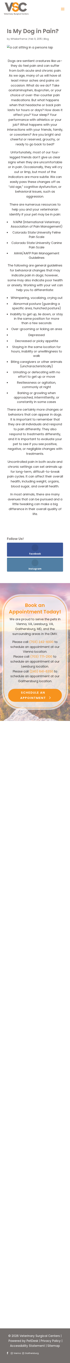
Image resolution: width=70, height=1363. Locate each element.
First (56, 1194)
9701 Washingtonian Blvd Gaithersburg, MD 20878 (35, 1093)
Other (19, 1257)
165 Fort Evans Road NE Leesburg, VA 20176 (35, 974)
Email (14, 1204)
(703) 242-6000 (41, 642)
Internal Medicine (28, 1245)
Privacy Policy (51, 1341)
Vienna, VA (23, 1272)
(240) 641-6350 (41, 671)
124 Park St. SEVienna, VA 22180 (35, 838)
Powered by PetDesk (23, 1341)
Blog (46, 39)
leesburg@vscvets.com (35, 1007)
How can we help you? (27, 1288)
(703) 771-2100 (41, 656)
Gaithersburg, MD (28, 1283)
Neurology (23, 1239)
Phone (13, 1214)
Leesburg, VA (25, 1277)
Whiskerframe (19, 39)
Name (14, 1189)
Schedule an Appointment (33, 695)
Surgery (21, 1233)
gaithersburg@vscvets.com (35, 1121)
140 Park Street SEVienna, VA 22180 (35, 811)
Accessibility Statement (27, 1346)
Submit (18, 1314)
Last (56, 1199)
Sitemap (53, 1346)
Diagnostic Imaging (30, 1251)
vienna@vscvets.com (35, 871)
